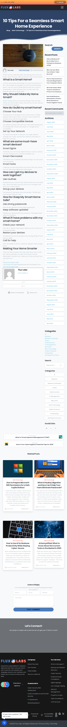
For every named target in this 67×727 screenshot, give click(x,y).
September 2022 (52, 300)
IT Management (50, 345)
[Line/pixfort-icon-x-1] (63, 714)
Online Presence (50, 351)
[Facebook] (46, 428)
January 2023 (51, 281)
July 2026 (50, 127)
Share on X (33, 292)
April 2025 (50, 192)
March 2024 (50, 248)
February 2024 (51, 253)
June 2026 (50, 131)
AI (45, 334)
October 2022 (51, 295)
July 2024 (50, 234)
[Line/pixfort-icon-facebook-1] (56, 714)
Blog (8, 30)
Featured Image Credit (11, 263)
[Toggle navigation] (62, 7)
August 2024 (51, 230)
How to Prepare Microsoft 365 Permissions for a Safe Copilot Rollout (17, 485)
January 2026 (51, 155)
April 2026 (50, 141)
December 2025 (52, 160)
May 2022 (50, 319)
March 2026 (50, 146)
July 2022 (50, 309)
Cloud (47, 341)
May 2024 (50, 239)
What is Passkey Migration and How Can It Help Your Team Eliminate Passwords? (49, 485)
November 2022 (52, 291)
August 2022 (51, 305)
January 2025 (51, 206)
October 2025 (51, 169)
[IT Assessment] (7, 684)
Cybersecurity (50, 343)
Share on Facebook (17, 292)
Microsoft (48, 347)
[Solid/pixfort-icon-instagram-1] (56, 716)
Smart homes (7, 101)
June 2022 (50, 314)
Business (48, 336)
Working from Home (52, 355)
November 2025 (52, 164)
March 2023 (50, 272)
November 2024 (52, 216)
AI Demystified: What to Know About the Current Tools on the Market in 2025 (49, 545)
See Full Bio (22, 273)
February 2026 (51, 150)
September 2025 (52, 174)
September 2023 (52, 267)
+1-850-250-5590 (8, 2)
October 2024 (51, 220)
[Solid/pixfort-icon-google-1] (59, 714)
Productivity (49, 353)
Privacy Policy (44, 724)
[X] (51, 428)
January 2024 (51, 258)
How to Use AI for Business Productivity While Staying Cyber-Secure (18, 545)
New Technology (18, 30)
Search (49, 45)
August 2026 (51, 122)
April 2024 (50, 244)
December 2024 (52, 211)
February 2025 (51, 202)
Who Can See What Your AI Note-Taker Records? (53, 72)
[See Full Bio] (28, 273)
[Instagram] (55, 428)
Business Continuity (51, 338)
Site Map (54, 724)
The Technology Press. (10, 267)
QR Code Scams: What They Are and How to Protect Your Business (54, 90)
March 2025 (50, 197)
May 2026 (50, 136)
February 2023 (51, 277)
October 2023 (51, 263)
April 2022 (50, 323)
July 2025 (50, 183)
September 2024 (52, 225)
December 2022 (52, 286)
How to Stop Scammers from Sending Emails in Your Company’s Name (54, 81)
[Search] (60, 365)
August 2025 (51, 178)
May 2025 (50, 188)
